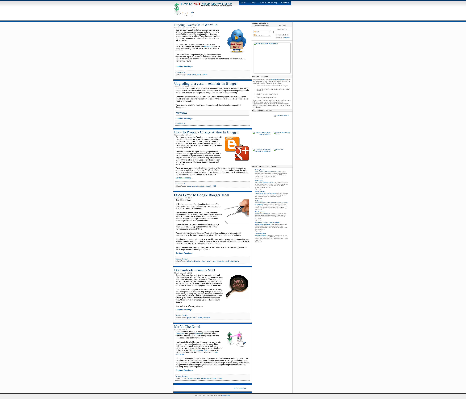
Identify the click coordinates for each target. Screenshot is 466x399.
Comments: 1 (180, 72)
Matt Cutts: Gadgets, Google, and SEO (267, 222)
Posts (257, 32)
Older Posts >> (240, 388)
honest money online (278, 80)
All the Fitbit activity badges (263, 224)
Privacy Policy (225, 395)
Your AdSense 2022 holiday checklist (265, 193)
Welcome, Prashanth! (261, 235)
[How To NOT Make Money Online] (206, 6)
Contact (285, 3)
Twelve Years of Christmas (262, 213)
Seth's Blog (259, 180)
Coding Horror (259, 170)
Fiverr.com (208, 46)
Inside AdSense (260, 191)
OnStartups (259, 201)
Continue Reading (184, 66)
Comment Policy (268, 3)
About (253, 3)
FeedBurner (286, 37)
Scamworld (198, 334)
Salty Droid (180, 334)
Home (244, 3)
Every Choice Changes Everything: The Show (268, 171)
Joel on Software (260, 233)
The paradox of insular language (264, 182)
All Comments (260, 35)
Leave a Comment (181, 259)
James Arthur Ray (200, 350)
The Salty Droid (260, 212)
